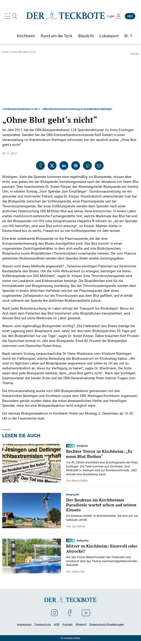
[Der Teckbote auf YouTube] (86, 612)
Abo (130, 16)
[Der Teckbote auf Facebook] (69, 612)
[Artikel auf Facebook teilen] (40, 165)
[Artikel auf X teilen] (52, 165)
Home (5, 51)
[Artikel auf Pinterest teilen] (75, 165)
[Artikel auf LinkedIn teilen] (63, 165)
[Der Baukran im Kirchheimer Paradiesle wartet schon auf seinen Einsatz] (31, 510)
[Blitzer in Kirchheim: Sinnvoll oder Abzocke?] (31, 556)
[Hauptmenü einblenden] (8, 16)
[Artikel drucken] (87, 165)
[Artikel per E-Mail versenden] (99, 165)
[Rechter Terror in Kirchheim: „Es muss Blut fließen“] (31, 463)
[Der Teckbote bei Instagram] (54, 612)
